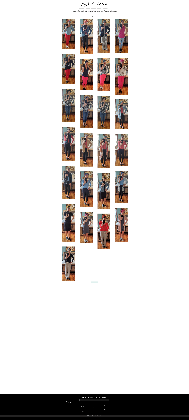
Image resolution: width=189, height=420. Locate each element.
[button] (99, 7)
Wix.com (101, 415)
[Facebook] (125, 6)
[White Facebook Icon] (93, 408)
